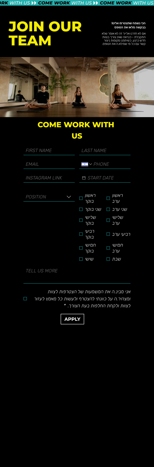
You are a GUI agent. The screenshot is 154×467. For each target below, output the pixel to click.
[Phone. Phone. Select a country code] (87, 164)
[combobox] (49, 197)
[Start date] (84, 178)
